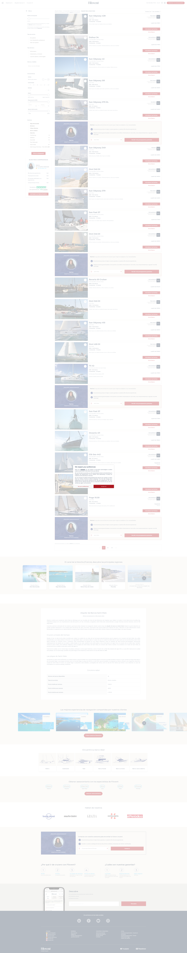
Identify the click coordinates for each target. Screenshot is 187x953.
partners (83, 469)
